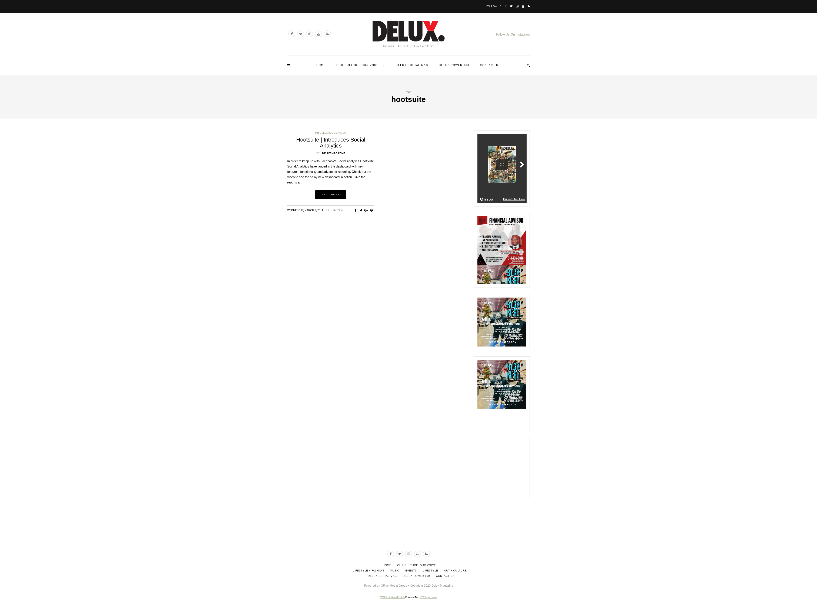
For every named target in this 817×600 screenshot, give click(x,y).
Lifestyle (430, 570)
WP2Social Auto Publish (392, 597)
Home (321, 65)
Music (394, 570)
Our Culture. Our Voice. (358, 65)
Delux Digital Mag (412, 65)
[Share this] (355, 210)
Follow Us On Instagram (513, 34)
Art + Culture (455, 570)
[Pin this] (371, 210)
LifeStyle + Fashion (368, 570)
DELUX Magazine (333, 153)
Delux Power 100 (454, 65)
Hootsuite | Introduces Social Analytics (330, 142)
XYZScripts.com (428, 597)
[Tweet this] (361, 210)
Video (342, 133)
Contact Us (490, 65)
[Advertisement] (509, 467)
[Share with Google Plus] (366, 210)
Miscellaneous (326, 133)
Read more (331, 194)
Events (411, 570)
